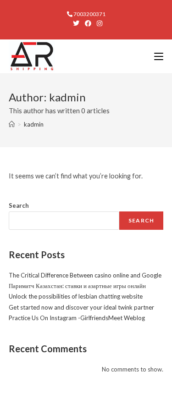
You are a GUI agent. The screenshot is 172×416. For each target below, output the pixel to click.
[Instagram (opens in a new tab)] (98, 23)
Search (19, 205)
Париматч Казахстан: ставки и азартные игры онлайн (77, 285)
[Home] (12, 124)
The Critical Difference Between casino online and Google (85, 275)
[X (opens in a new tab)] (76, 23)
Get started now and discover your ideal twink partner (81, 307)
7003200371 (88, 14)
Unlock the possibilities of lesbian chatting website (76, 296)
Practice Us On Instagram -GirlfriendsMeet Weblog (77, 318)
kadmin (34, 124)
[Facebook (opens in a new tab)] (88, 23)
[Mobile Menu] (158, 56)
